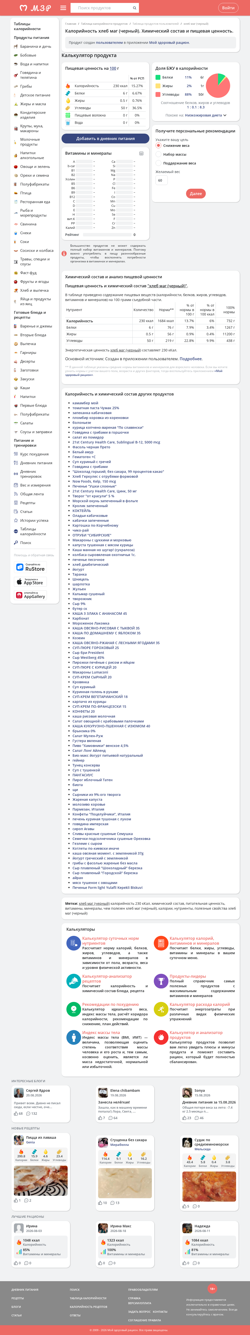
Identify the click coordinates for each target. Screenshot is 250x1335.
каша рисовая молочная (94, 716)
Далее (196, 193)
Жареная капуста (87, 799)
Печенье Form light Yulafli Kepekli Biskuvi (108, 887)
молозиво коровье (89, 804)
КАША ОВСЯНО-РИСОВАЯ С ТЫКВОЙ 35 (106, 628)
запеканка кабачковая (92, 412)
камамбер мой (85, 403)
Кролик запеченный (90, 505)
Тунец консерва (86, 765)
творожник (82, 598)
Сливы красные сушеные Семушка (103, 833)
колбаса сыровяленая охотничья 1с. (104, 554)
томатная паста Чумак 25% (96, 408)
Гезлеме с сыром (87, 843)
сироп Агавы (83, 828)
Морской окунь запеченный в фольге (105, 501)
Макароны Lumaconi (90, 672)
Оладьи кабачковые (90, 515)
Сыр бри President (88, 652)
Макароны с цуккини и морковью (102, 540)
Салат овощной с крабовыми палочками (108, 721)
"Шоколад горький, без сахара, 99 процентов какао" (118, 471)
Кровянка (81, 682)
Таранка (80, 574)
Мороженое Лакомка (91, 623)
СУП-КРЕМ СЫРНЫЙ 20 (92, 677)
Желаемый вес (168, 172)
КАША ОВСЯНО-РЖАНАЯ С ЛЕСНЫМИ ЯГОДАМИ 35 (116, 642)
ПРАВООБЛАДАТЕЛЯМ (143, 1289)
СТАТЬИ (16, 1315)
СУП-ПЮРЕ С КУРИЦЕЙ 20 (94, 667)
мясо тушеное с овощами (95, 882)
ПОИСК (75, 1289)
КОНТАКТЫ (160, 1311)
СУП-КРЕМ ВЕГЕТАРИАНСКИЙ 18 (100, 696)
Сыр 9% (79, 603)
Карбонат (81, 618)
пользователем (109, 42)
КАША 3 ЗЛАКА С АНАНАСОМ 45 (100, 613)
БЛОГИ (16, 1307)
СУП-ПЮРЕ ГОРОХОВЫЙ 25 (96, 647)
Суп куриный (84, 687)
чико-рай (81, 530)
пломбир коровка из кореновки (100, 417)
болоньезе (82, 422)
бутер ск (80, 608)
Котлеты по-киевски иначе (96, 848)
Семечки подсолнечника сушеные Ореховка (111, 838)
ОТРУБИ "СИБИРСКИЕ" (92, 535)
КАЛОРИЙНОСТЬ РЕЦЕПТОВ (88, 1307)
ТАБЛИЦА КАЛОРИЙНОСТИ (88, 1298)
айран (78, 877)
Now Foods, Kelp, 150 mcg (94, 481)
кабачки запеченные (91, 520)
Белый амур (83, 452)
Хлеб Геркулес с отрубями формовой (105, 476)
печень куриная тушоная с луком (102, 819)
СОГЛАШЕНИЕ (137, 1320)
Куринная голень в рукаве (95, 691)
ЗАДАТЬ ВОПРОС (139, 1311)
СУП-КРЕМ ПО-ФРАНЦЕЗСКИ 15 (99, 706)
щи (75, 789)
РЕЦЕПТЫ (17, 1298)
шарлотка (81, 584)
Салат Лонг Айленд (89, 750)
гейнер (78, 760)
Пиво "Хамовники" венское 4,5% (100, 745)
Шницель (81, 579)
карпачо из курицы (89, 701)
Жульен (79, 589)
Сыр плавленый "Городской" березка (105, 873)
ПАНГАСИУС (83, 775)
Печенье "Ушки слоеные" (94, 486)
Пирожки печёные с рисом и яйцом (104, 662)
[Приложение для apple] (34, 582)
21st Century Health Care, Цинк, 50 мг (105, 491)
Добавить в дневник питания (105, 138)
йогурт (78, 569)
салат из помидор (88, 437)
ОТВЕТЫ (75, 1315)
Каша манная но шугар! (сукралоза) (104, 549)
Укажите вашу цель (172, 140)
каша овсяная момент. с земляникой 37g (108, 853)
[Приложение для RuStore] (34, 567)
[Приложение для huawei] (34, 595)
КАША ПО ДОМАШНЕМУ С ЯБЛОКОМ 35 (107, 633)
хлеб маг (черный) (196, 23)
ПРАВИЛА (154, 1320)
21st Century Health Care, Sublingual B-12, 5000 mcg (116, 442)
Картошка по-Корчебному (95, 525)
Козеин (79, 638)
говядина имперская (90, 824)
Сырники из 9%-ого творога (97, 794)
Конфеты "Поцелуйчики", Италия (101, 814)
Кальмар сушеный (88, 594)
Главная (70, 23)
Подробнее (191, 358)
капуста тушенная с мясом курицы (103, 545)
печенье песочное (88, 559)
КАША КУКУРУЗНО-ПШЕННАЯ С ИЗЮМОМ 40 (111, 726)
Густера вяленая (87, 740)
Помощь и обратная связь (34, 555)
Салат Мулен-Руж (88, 735)
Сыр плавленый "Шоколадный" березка (107, 868)
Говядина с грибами (90, 466)
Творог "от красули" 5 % (93, 496)
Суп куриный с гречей (92, 461)
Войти (228, 8)
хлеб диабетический (90, 564)
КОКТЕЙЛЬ (82, 510)
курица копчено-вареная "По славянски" (108, 427)
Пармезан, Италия (88, 809)
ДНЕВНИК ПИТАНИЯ (24, 1289)
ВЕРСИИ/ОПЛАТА (139, 1303)
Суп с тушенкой (86, 770)
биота (78, 784)
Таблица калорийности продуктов (104, 23)
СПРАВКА (134, 1298)
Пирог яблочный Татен (93, 780)
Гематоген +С (84, 456)
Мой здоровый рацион (169, 42)
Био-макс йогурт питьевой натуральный (108, 755)
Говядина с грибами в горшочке (101, 432)
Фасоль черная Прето (91, 447)
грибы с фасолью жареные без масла (105, 863)
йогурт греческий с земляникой (100, 858)
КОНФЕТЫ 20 (84, 711)
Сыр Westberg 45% (88, 657)
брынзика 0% (84, 731)
